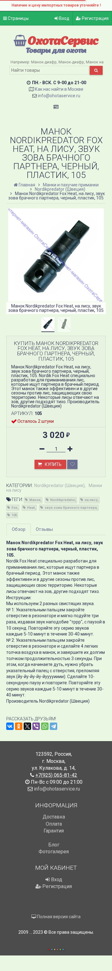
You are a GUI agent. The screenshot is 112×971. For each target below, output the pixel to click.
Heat (31, 508)
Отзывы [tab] (44, 529)
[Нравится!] (72, 464)
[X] (27, 726)
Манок (34, 500)
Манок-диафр (44, 62)
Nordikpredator (62, 500)
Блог (53, 845)
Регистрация (95, 18)
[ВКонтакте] (10, 726)
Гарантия (54, 831)
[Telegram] (53, 726)
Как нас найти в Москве (59, 89)
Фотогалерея (54, 852)
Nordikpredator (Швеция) (59, 485)
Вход (63, 18)
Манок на (95, 62)
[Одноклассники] (18, 726)
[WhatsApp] (45, 726)
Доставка (54, 817)
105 (14, 515)
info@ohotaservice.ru (59, 95)
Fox (14, 508)
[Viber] (36, 726)
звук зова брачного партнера (70, 508)
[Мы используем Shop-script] (56, 948)
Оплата (54, 824)
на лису (91, 500)
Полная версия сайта (58, 916)
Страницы (18, 18)
